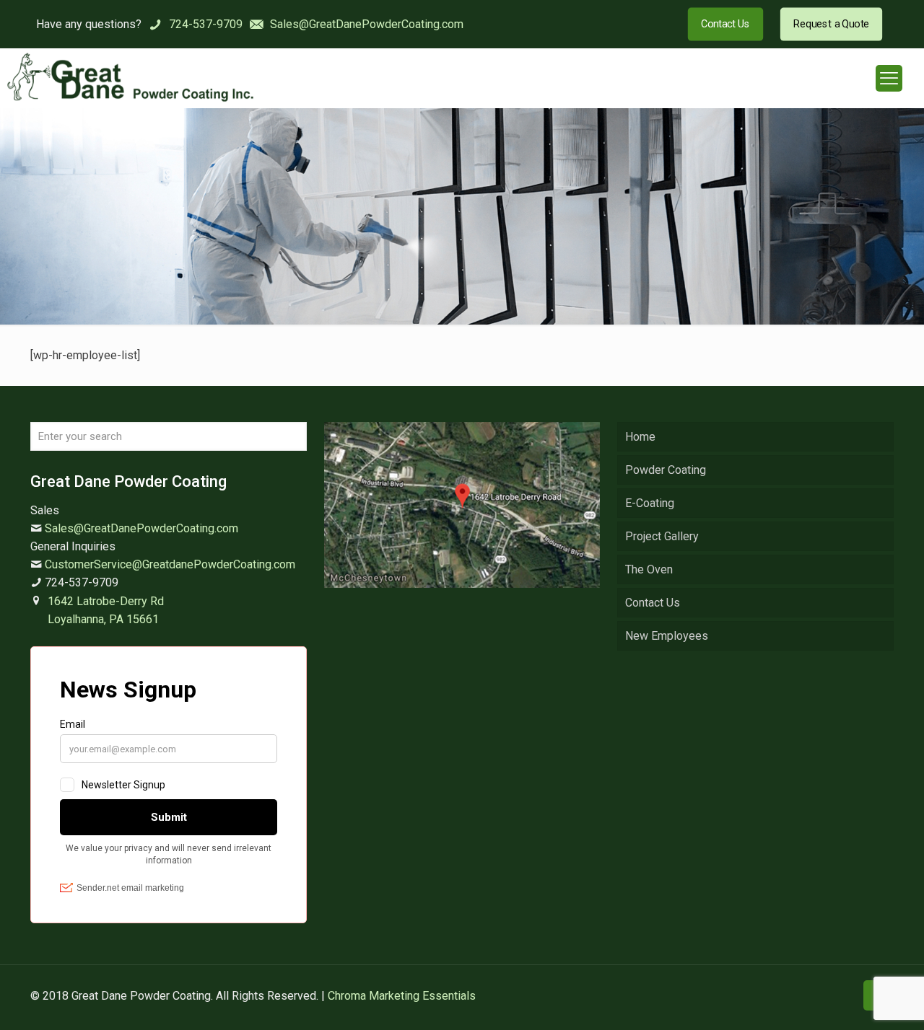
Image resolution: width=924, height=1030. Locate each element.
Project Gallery (662, 536)
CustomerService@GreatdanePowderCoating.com (170, 564)
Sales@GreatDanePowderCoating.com (141, 528)
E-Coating (649, 503)
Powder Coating (665, 470)
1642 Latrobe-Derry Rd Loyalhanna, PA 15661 (106, 610)
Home (640, 437)
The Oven (649, 569)
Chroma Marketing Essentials (402, 996)
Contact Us (652, 602)
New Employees (666, 636)
